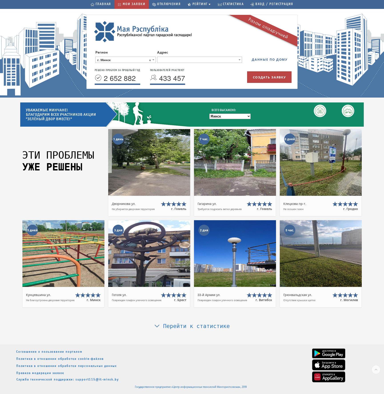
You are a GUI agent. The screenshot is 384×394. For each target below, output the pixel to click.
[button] (100, 4)
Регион (101, 52)
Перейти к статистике (195, 326)
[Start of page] (376, 369)
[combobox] (125, 60)
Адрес (162, 52)
